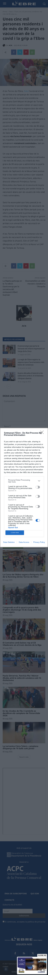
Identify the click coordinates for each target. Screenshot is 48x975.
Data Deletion (9, 542)
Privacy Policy (39, 542)
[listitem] (24, 481)
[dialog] (24, 487)
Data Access (24, 542)
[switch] (38, 487)
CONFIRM (15, 532)
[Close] (42, 433)
